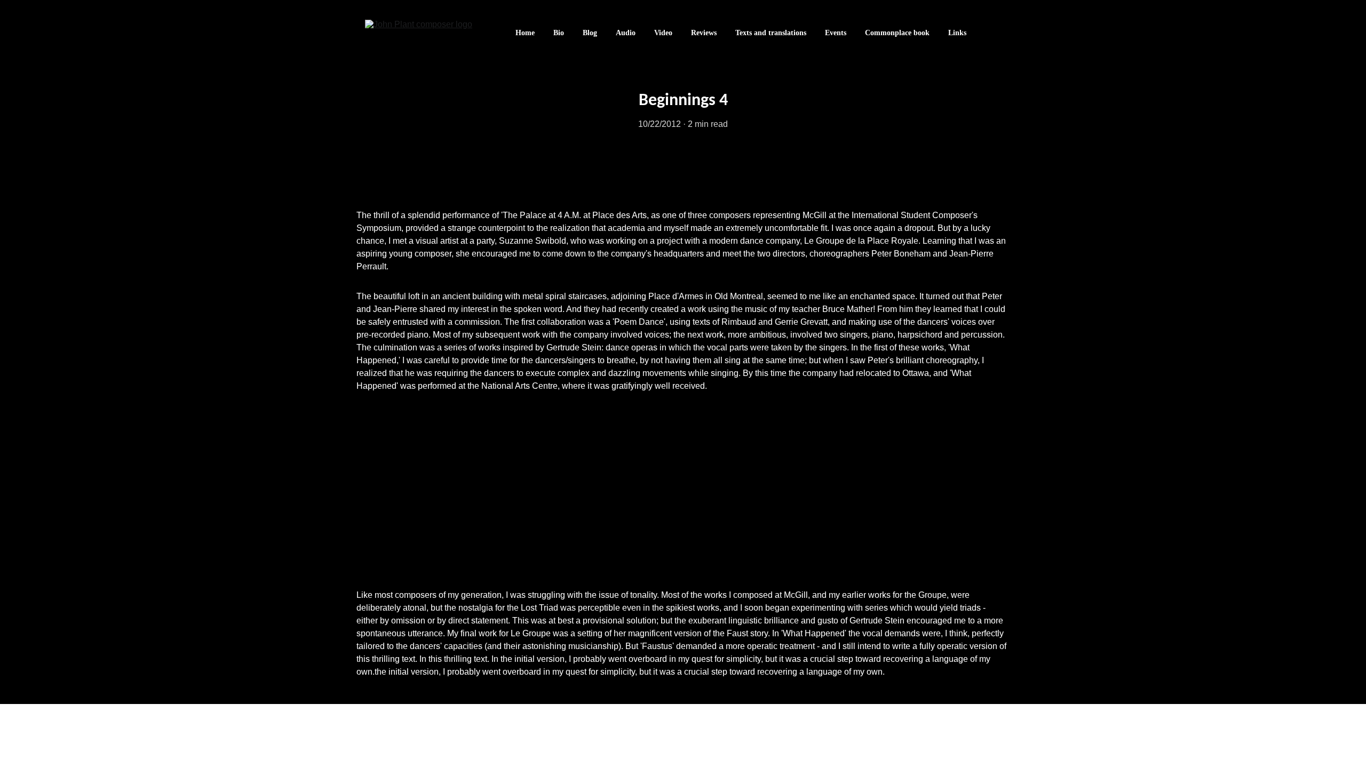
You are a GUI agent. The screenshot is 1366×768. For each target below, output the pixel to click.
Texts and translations (770, 33)
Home (525, 33)
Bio (558, 33)
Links (957, 33)
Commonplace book (897, 33)
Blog (590, 33)
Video (663, 33)
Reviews (704, 33)
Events (835, 33)
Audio (626, 33)
